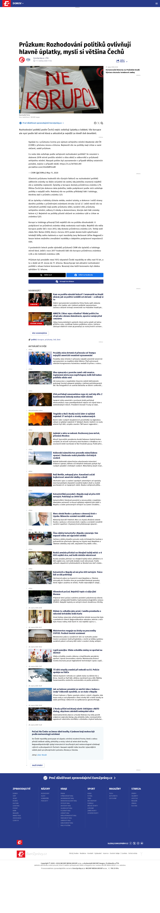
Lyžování (90, 808)
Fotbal (89, 796)
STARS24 (136, 788)
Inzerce (106, 853)
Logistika (16, 806)
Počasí (15, 808)
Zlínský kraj (65, 813)
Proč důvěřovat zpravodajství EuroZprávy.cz (42, 123)
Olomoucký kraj (66, 808)
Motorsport (92, 801)
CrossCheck (17, 818)
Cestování (112, 798)
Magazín (16, 813)
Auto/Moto (113, 796)
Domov (17, 3)
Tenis (89, 798)
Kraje (64, 788)
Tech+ (111, 793)
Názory (45, 788)
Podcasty (44, 801)
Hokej (89, 793)
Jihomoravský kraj (67, 798)
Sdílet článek (122, 60)
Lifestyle (134, 798)
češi (54, 340)
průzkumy (48, 340)
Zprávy (133, 793)
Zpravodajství (21, 788)
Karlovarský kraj (67, 823)
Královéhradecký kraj (68, 815)
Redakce (83, 853)
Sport (15, 798)
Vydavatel (98, 853)
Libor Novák (42, 755)
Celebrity (134, 796)
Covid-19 (16, 820)
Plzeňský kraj (65, 811)
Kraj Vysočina (65, 825)
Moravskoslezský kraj (69, 801)
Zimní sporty (92, 811)
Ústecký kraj (65, 803)
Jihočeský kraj (66, 806)
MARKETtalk (17, 815)
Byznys (15, 801)
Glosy (43, 796)
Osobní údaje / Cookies (118, 853)
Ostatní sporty (92, 813)
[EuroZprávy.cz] (7, 3)
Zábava (133, 803)
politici (34, 340)
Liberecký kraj (66, 820)
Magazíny (115, 788)
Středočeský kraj (67, 796)
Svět (14, 796)
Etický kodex (74, 853)
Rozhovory (45, 793)
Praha (63, 793)
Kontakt (90, 853)
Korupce (40, 340)
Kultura (16, 803)
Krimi (14, 811)
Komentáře (45, 798)
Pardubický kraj (66, 818)
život (58, 340)
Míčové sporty (92, 806)
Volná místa (132, 853)
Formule (90, 803)
